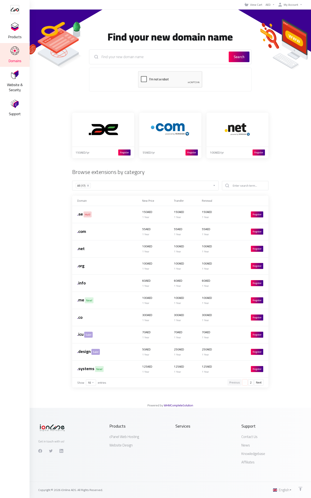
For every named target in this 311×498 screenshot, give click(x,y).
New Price (148, 200)
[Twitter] (50, 451)
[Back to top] (300, 488)
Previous (234, 382)
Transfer (179, 200)
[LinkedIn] (61, 451)
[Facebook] (40, 451)
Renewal (207, 200)
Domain (82, 200)
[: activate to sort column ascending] (248, 201)
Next (258, 382)
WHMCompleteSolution (178, 405)
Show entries (91, 382)
